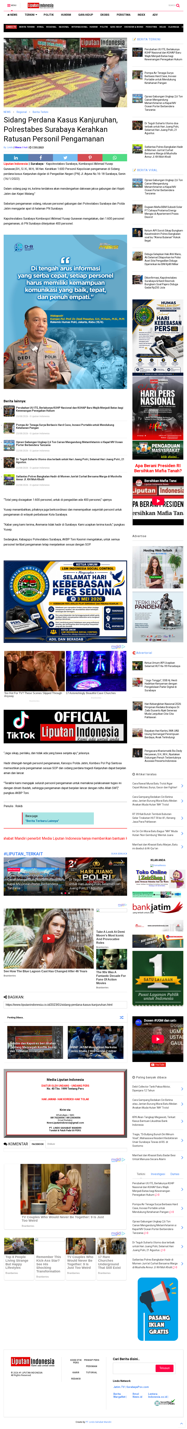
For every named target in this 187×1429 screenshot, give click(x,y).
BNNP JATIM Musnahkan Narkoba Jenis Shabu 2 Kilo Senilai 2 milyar (93, 1049)
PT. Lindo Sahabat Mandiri (98, 1422)
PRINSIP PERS (91, 1360)
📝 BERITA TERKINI (146, 39)
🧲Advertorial (142, 653)
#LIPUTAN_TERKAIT (23, 854)
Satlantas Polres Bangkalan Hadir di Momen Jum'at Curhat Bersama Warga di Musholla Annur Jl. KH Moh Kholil (69, 478)
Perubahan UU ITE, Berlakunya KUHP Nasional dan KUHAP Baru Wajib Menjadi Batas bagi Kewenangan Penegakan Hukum (69, 409)
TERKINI (30, 14)
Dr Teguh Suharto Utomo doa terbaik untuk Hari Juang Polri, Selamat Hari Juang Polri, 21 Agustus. (70, 461)
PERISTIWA (123, 14)
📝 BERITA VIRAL (145, 170)
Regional (22, 112)
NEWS (13, 14)
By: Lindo (8, 147)
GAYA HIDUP (85, 14)
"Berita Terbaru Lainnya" (42, 821)
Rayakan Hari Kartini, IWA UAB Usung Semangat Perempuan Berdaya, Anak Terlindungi (162, 734)
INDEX (141, 14)
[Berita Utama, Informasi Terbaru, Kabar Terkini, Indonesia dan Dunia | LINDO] (39, 6)
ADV (155, 14)
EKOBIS (104, 14)
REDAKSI (76, 1378)
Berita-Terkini (40, 112)
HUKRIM (66, 14)
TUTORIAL (91, 1372)
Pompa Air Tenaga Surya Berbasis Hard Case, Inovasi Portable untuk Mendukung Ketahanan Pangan (65, 426)
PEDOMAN (91, 1366)
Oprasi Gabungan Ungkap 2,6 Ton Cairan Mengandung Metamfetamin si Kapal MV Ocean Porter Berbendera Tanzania (69, 443)
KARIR (75, 1372)
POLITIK (49, 14)
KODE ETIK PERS (76, 1361)
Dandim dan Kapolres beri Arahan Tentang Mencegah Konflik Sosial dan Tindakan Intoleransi (33, 1047)
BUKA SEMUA (118, 853)
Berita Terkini (76, 869)
